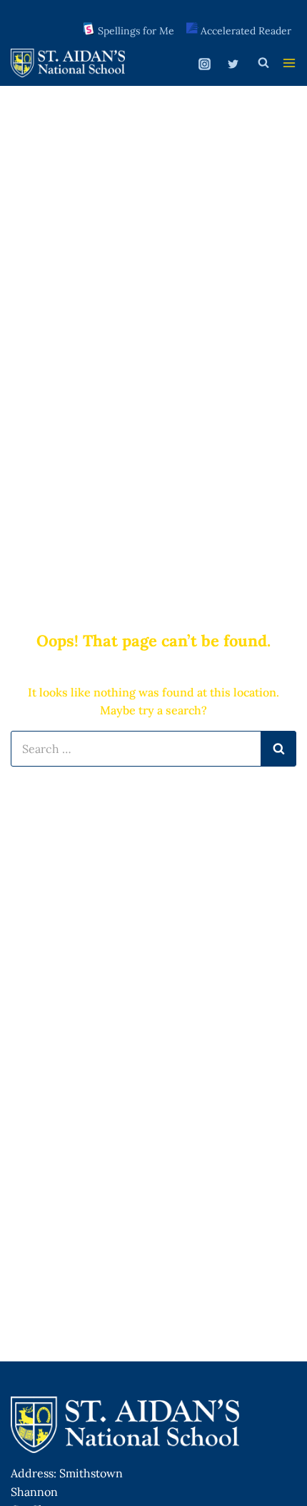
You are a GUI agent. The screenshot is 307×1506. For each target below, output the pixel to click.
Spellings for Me (136, 30)
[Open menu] (289, 63)
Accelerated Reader (246, 30)
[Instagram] (205, 64)
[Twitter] (233, 64)
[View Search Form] (263, 63)
